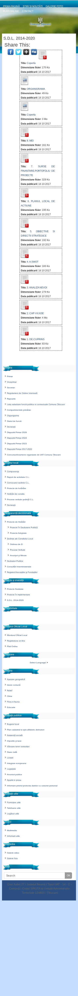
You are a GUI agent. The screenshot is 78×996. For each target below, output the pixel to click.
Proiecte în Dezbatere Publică (24, 527)
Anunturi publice (14, 774)
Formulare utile (14, 802)
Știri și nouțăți (33, 6)
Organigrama (13, 415)
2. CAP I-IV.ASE (35, 313)
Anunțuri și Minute (18, 555)
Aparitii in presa (14, 780)
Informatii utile (13, 836)
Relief (9, 690)
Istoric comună (13, 685)
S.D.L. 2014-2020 (15, 600)
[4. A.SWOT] (24, 257)
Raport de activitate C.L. (18, 477)
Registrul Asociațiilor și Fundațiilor (22, 572)
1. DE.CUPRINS (35, 339)
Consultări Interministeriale (19, 567)
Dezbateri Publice (15, 561)
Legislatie (11, 769)
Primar (10, 376)
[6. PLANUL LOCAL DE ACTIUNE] (24, 196)
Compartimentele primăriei (19, 410)
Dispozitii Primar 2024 (17, 438)
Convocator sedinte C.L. (18, 483)
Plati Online (11, 11)
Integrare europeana (16, 763)
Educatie (11, 707)
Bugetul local (13, 724)
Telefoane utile (14, 808)
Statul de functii (14, 421)
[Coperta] (42, 58)
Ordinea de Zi (16, 544)
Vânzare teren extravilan (18, 746)
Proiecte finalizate (15, 589)
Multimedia (12, 830)
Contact (27, 11)
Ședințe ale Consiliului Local (20, 539)
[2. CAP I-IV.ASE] (24, 309)
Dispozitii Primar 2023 (17, 443)
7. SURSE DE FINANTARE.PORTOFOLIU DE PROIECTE (38, 171)
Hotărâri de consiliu (16, 494)
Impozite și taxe (14, 741)
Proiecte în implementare (18, 595)
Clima (9, 696)
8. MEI (30, 140)
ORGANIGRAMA (36, 89)
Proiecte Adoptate (18, 533)
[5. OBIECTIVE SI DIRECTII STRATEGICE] (24, 227)
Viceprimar (12, 382)
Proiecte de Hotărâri (16, 522)
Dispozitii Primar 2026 (17, 432)
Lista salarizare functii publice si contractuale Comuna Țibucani (36, 404)
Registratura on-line (16, 641)
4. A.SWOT (32, 261)
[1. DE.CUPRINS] (24, 335)
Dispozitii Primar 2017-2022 (19, 449)
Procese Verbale (17, 550)
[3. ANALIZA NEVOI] (24, 283)
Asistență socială (15, 735)
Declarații (11, 427)
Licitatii (10, 758)
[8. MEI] (24, 136)
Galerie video (13, 853)
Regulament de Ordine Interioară (22, 393)
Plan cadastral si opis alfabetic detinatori (25, 730)
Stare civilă (12, 752)
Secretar (11, 387)
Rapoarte (11, 399)
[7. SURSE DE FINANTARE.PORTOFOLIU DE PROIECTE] (24, 162)
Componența (13, 471)
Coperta (31, 63)
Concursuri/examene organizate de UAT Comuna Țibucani (34, 455)
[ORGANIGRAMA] (24, 84)
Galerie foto (54, 6)
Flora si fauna (13, 702)
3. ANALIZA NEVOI (37, 287)
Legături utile (13, 814)
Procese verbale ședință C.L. (20, 499)
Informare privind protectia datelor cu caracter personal (32, 786)
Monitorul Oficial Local (17, 635)
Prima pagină (11, 6)
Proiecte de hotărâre (16, 488)
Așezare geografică (16, 679)
